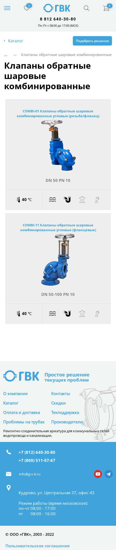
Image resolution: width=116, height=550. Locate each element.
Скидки (58, 403)
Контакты (60, 393)
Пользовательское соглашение (37, 545)
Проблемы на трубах (24, 422)
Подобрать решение (92, 41)
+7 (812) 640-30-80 (37, 452)
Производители (67, 422)
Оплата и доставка (21, 412)
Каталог (10, 403)
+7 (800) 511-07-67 (37, 460)
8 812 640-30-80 (58, 19)
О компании (15, 393)
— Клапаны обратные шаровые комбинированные (60, 54)
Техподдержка (65, 412)
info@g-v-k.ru (29, 474)
